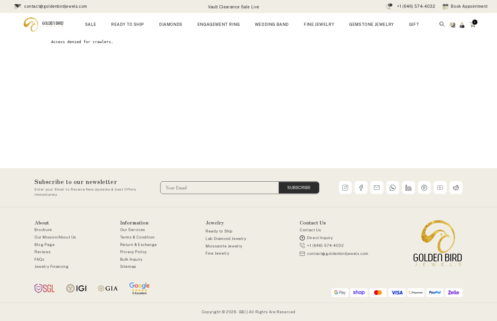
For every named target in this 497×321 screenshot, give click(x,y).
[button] (472, 24)
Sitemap (128, 266)
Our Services (132, 230)
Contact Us (310, 230)
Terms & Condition (137, 237)
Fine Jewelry (217, 253)
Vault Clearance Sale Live (233, 7)
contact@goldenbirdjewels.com (55, 6)
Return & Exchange (138, 245)
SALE (90, 24)
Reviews (43, 252)
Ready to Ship (219, 231)
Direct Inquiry (320, 238)
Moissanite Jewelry (224, 246)
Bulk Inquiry (131, 259)
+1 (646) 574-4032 (416, 6)
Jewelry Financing (51, 266)
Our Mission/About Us (55, 237)
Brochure (43, 230)
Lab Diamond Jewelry (226, 239)
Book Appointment (469, 6)
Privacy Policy (133, 252)
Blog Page (45, 245)
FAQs (39, 259)
